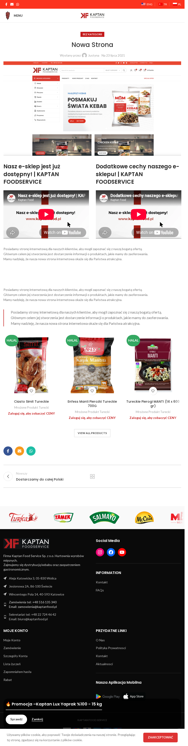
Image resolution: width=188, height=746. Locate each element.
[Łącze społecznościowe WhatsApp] (17, 4)
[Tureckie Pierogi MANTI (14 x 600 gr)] (153, 365)
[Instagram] (100, 552)
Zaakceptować (160, 737)
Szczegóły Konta (15, 656)
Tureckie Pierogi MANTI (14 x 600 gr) (153, 403)
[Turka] (23, 517)
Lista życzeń (12, 664)
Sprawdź (16, 719)
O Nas (100, 640)
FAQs (100, 590)
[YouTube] (122, 552)
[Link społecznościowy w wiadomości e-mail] (12, 4)
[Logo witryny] (92, 15)
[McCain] (144, 517)
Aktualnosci (104, 664)
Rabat (7, 680)
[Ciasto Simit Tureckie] (31, 365)
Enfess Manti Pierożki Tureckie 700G (92, 403)
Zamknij (37, 719)
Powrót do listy (92, 476)
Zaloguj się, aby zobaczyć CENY (31, 413)
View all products (92, 433)
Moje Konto (11, 640)
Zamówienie (12, 648)
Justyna (93, 55)
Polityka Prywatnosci (111, 648)
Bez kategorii (92, 34)
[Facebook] (111, 552)
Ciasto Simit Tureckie (31, 401)
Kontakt (102, 582)
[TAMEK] (64, 517)
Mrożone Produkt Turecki (31, 407)
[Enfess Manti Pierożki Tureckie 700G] (92, 365)
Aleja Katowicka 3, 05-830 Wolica (32, 578)
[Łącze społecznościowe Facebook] (6, 4)
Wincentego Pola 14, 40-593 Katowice (36, 594)
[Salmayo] (104, 517)
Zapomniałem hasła (17, 672)
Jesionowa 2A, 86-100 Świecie (30, 586)
